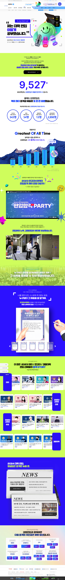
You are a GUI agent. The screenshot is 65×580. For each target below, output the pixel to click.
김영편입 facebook (17, 0)
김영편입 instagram (18, 0)
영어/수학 (15, 7)
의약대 (54, 7)
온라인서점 (29, 7)
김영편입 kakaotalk (21, 0)
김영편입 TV (15, 0)
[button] (55, 247)
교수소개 (9, 7)
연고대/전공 (20, 7)
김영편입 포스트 (14, 0)
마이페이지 (53, 0)
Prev (43, 4)
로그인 (45, 0)
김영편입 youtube (19, 0)
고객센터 (56, 0)
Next (56, 4)
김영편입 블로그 (13, 0)
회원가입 (47, 0)
